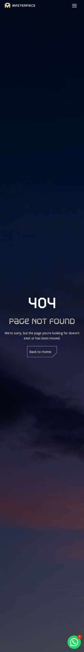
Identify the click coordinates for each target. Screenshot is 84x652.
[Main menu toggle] (74, 5)
